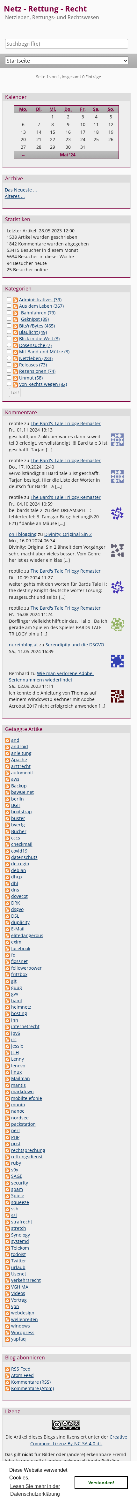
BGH (15, 805)
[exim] (7, 942)
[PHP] (7, 1137)
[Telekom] (7, 1248)
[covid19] (7, 851)
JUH (15, 1052)
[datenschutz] (7, 857)
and (15, 740)
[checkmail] (7, 844)
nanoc (17, 1111)
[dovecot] (7, 896)
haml (16, 1000)
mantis (18, 1085)
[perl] (7, 1130)
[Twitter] (7, 1261)
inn (14, 1020)
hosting (19, 1013)
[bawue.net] (7, 792)
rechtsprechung (28, 1150)
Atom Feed (22, 1375)
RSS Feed (21, 1369)
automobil (22, 773)
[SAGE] (7, 1176)
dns (15, 890)
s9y (14, 1170)
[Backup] (7, 786)
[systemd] (7, 1241)
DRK (15, 903)
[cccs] (7, 838)
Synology (20, 1235)
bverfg (18, 825)
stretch (18, 1228)
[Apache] (7, 759)
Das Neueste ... (21, 190)
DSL (15, 916)
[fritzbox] (7, 974)
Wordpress (22, 1332)
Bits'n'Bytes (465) (37, 326)
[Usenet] (7, 1274)
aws (15, 779)
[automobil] (7, 773)
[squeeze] (7, 1202)
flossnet (19, 961)
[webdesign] (7, 1313)
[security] (7, 1183)
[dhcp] (7, 877)
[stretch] (7, 1228)
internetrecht (25, 1026)
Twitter (18, 1261)
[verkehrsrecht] (7, 1280)
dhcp (16, 877)
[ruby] (7, 1163)
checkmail (21, 844)
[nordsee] (7, 1118)
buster (18, 818)
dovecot (19, 896)
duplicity (20, 922)
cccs (15, 838)
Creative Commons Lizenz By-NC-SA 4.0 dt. (78, 1440)
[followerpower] (7, 968)
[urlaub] (7, 1267)
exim (16, 942)
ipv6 (15, 1033)
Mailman (20, 1078)
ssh (14, 1209)
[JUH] (7, 1052)
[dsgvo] (7, 909)
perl (15, 1130)
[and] (7, 740)
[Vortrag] (7, 1300)
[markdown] (7, 1091)
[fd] (7, 955)
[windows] (7, 1326)
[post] (7, 1143)
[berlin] (7, 799)
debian (18, 870)
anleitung (21, 753)
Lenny (17, 1059)
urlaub (18, 1267)
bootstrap (21, 811)
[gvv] (7, 994)
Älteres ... (15, 196)
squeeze (20, 1202)
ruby (16, 1163)
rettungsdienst (27, 1157)
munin (18, 1105)
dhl (14, 883)
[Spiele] (7, 1195)
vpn (15, 1306)
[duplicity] (7, 922)
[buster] (7, 818)
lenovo (18, 1066)
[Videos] (7, 1293)
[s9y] (7, 1170)
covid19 (19, 851)
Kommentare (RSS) (31, 1382)
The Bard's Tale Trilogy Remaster (66, 423)
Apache (19, 759)
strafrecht (21, 1222)
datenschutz (24, 857)
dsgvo (17, 909)
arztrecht (21, 766)
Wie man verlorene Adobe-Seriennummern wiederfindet (51, 676)
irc (14, 1039)
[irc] (7, 1039)
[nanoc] (7, 1111)
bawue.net (22, 792)
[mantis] (7, 1085)
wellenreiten (24, 1319)
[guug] (7, 987)
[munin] (7, 1105)
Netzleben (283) (36, 358)
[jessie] (7, 1046)
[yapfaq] (7, 1339)
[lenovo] (7, 1066)
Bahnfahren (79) (38, 313)
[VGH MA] (7, 1287)
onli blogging (23, 534)
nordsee (20, 1118)
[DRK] (7, 903)
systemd (20, 1241)
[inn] (7, 1020)
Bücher (18, 831)
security (19, 1183)
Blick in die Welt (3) (39, 338)
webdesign (22, 1313)
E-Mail (18, 929)
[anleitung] (7, 753)
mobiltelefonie (26, 1098)
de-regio (20, 864)
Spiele (17, 1195)
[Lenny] (7, 1059)
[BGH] (7, 805)
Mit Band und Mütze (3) (44, 352)
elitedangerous (27, 935)
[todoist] (7, 1254)
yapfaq (18, 1339)
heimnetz (21, 1007)
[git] (7, 981)
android (19, 746)
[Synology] (7, 1235)
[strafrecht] (7, 1222)
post (15, 1143)
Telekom (20, 1248)
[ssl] (7, 1215)
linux (16, 1072)
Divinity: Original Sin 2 (68, 534)
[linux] (7, 1072)
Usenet (18, 1274)
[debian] (7, 870)
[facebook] (7, 948)
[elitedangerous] (7, 935)
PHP (15, 1137)
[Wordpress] (7, 1332)
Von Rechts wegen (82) (43, 384)
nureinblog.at (23, 645)
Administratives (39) (40, 300)
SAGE (16, 1176)
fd (13, 955)
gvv (14, 994)
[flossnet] (7, 961)
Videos (18, 1293)
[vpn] (7, 1306)
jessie (17, 1046)
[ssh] (7, 1209)
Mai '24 (68, 155)
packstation (23, 1124)
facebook (20, 948)
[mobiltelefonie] (7, 1098)
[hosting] (7, 1013)
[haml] (7, 1000)
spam (17, 1189)
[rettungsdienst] (7, 1157)
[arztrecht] (7, 766)
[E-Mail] (7, 929)
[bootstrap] (7, 811)
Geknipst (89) (35, 319)
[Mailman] (7, 1078)
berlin (17, 799)
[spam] (7, 1189)
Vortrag (19, 1300)
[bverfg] (7, 825)
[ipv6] (7, 1033)
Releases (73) (33, 365)
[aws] (7, 779)
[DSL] (7, 916)
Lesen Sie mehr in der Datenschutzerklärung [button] (35, 1490)
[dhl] (7, 883)
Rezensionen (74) (37, 371)
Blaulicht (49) (33, 332)
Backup (19, 786)
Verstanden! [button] (101, 1482)
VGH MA (19, 1287)
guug (16, 987)
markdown (22, 1091)
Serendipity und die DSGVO (75, 645)
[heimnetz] (7, 1007)
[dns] (7, 890)
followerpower (26, 968)
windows (20, 1326)
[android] (7, 746)
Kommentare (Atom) (32, 1388)
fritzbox (19, 974)
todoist (18, 1254)
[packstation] (7, 1124)
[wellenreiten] (7, 1319)
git (14, 981)
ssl (14, 1215)
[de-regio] (7, 864)
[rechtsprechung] (7, 1150)
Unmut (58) (31, 378)
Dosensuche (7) (35, 345)
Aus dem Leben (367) (41, 306)
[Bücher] (7, 831)
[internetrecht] (7, 1026)
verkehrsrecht (26, 1280)
